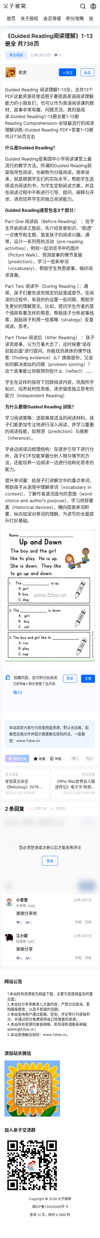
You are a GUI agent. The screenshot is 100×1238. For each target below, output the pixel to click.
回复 (88, 922)
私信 (87, 73)
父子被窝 (64, 1199)
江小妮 (22, 936)
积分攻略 (75, 18)
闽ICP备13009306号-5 (50, 1207)
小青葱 (22, 900)
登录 (70, 678)
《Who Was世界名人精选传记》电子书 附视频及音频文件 (75, 786)
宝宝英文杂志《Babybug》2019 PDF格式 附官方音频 (23, 786)
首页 (11, 18)
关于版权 (29, 18)
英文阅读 (16, 55)
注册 (88, 678)
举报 (78, 922)
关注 (69, 73)
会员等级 (52, 18)
